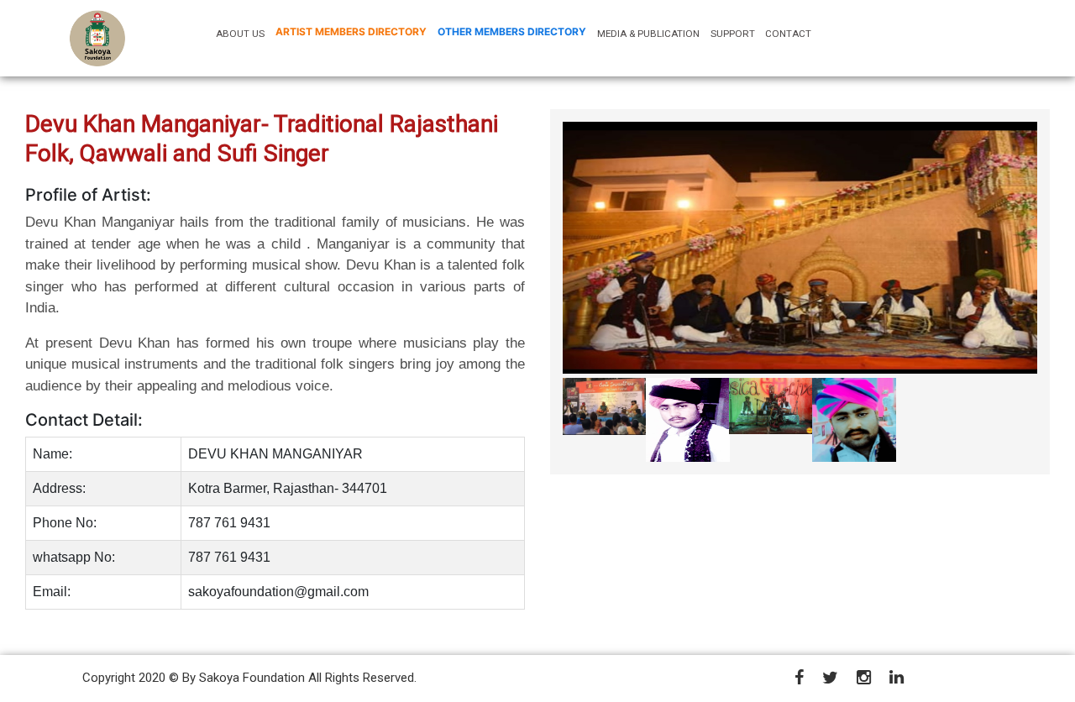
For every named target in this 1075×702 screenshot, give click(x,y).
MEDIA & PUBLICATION (648, 33)
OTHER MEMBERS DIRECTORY (512, 31)
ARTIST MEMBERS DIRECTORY (351, 31)
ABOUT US (243, 33)
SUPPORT (733, 33)
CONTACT (788, 33)
